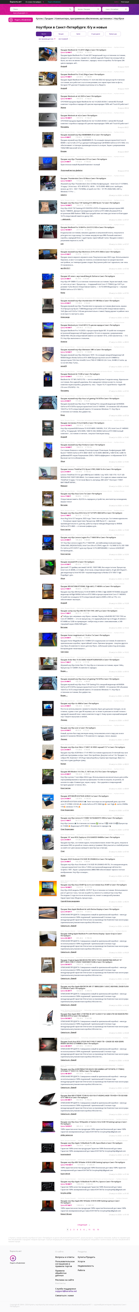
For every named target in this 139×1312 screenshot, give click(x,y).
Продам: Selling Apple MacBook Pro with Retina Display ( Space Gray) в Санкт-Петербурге (91, 935)
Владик (64, 151)
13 (98, 1229)
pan (62, 244)
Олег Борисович (67, 810)
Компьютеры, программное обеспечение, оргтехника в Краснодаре (98, 881)
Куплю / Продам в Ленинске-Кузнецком (71, 1010)
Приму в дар (113, 34)
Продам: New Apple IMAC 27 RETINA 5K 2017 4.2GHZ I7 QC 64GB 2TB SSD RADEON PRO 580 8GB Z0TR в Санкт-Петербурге (94, 1015)
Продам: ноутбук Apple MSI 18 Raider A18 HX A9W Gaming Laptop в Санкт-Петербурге (90, 1202)
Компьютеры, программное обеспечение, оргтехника (83, 18)
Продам (61, 34)
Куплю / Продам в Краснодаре (69, 881)
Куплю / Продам (44, 18)
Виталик (64, 505)
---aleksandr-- (66, 219)
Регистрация (125, 2)
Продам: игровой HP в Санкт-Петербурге (77, 562)
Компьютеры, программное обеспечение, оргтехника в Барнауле (96, 1119)
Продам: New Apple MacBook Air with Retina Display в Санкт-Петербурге (90, 909)
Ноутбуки (119, 18)
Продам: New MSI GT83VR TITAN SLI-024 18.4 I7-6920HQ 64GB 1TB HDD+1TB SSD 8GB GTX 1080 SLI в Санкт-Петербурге (94, 1096)
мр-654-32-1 (65, 268)
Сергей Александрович (70, 901)
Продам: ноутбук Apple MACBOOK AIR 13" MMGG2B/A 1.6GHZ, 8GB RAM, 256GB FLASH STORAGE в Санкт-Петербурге (95, 987)
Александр (65, 317)
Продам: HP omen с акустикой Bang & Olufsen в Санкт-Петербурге (88, 276)
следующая (82, 1225)
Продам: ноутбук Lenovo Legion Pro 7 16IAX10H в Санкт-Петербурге (88, 537)
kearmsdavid (66, 1154)
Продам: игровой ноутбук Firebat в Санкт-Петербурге (83, 445)
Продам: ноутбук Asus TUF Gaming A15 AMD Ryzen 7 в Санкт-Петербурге (90, 203)
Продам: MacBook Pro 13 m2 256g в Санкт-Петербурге (82, 74)
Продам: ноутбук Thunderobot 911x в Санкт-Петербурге (84, 159)
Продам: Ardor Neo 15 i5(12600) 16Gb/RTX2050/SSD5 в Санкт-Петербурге (90, 660)
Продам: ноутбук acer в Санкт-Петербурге (78, 728)
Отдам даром (95, 34)
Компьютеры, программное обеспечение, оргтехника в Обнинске (96, 1093)
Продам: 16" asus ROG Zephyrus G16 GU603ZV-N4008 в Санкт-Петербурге (90, 837)
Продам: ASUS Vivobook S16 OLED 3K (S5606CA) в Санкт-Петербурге (88, 859)
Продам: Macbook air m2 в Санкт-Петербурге (79, 115)
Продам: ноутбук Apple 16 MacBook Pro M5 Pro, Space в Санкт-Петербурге (91, 1181)
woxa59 (64, 366)
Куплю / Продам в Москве (68, 47)
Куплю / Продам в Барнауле (68, 1119)
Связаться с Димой (68, 926)
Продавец (65, 127)
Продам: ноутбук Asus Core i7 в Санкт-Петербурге (81, 494)
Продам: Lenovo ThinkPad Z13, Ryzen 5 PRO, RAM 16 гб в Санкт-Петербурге (91, 469)
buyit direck (65, 1174)
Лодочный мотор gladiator (72, 170)
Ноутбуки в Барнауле (122, 1119)
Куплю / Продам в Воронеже (69, 1065)
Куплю (78, 34)
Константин (66, 529)
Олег (63, 851)
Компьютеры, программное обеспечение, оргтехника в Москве (94, 47)
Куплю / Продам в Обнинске (68, 1093)
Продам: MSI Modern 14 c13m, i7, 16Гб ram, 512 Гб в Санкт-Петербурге (89, 772)
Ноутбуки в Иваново (121, 931)
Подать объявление (54, 2)
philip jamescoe (67, 1135)
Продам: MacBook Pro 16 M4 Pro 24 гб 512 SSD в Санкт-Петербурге (87, 227)
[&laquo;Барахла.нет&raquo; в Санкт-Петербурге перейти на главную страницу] (16, 1)
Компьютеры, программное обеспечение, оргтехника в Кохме (93, 906)
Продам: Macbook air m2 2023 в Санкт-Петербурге (81, 96)
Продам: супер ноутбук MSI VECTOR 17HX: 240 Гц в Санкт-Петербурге (89, 611)
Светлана (64, 652)
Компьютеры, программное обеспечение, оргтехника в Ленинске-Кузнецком (105, 1010)
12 (94, 1229)
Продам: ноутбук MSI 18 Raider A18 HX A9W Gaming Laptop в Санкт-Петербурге (93, 1162)
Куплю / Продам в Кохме (67, 906)
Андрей (64, 66)
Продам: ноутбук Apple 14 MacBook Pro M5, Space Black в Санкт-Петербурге (91, 1143)
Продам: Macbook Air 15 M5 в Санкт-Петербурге (80, 374)
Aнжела (64, 341)
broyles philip (66, 1193)
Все (44, 34)
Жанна (63, 107)
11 (89, 1229)
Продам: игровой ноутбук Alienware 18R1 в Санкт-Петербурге (86, 349)
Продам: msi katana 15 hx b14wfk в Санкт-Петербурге (82, 423)
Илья (63, 461)
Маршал (64, 486)
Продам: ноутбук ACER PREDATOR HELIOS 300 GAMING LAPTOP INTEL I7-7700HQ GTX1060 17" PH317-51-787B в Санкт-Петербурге (92, 1070)
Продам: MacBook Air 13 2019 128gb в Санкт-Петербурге (83, 50)
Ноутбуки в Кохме (117, 906)
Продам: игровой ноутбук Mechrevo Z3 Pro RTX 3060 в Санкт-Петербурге (90, 252)
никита (64, 195)
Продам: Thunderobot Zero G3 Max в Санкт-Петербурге (83, 178)
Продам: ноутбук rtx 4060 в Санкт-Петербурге (80, 703)
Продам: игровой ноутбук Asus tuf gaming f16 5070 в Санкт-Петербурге (90, 398)
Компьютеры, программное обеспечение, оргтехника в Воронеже (97, 1065)
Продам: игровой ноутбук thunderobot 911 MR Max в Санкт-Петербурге (90, 301)
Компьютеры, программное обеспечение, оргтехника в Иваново (96, 931)
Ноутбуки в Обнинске (123, 1093)
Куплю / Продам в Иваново (68, 931)
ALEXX (63, 876)
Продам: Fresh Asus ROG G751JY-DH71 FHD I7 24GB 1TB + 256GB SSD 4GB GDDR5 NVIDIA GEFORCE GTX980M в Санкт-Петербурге (92, 1042)
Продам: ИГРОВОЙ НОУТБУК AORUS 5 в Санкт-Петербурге (85, 796)
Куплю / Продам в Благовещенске (70, 1038)
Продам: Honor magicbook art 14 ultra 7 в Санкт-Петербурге (85, 635)
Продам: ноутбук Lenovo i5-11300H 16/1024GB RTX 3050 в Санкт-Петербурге (92, 818)
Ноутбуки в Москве (119, 47)
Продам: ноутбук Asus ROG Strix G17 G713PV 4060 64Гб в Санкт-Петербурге (91, 513)
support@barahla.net (66, 1291)
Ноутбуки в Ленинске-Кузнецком (71, 1011)
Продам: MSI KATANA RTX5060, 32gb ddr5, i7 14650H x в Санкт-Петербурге (90, 586)
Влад (63, 415)
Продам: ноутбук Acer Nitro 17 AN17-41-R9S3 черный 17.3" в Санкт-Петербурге (93, 747)
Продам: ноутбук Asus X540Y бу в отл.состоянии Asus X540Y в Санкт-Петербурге (94, 885)
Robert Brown (66, 1214)
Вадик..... (64, 671)
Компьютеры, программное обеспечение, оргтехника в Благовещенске (101, 1038)
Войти (116, 2)
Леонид (64, 720)
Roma (63, 293)
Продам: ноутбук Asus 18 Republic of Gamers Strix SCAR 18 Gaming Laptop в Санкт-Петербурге (94, 1123)
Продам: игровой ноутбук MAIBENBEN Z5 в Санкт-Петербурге (86, 135)
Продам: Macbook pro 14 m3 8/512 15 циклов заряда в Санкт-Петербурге (90, 325)
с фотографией (63, 39)
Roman (63, 764)
